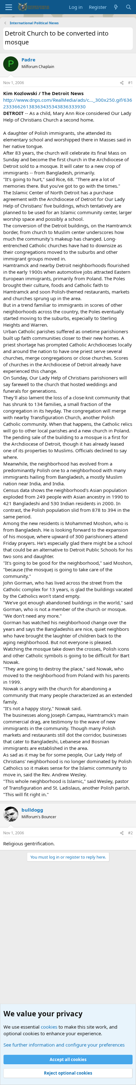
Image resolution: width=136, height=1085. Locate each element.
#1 (130, 82)
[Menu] (8, 7)
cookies (49, 1027)
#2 (130, 833)
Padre (28, 59)
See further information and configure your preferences (64, 1045)
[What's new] (116, 7)
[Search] (128, 7)
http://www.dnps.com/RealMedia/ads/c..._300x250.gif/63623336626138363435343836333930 (67, 103)
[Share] (122, 83)
